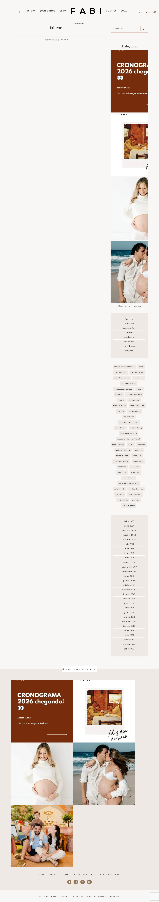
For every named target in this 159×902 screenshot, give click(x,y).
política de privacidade (106, 874)
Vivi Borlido (123, 500)
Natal (130, 444)
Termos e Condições (75, 874)
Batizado (129, 323)
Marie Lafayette (137, 406)
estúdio (119, 394)
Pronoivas (135, 467)
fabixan (57, 27)
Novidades (129, 341)
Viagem (129, 350)
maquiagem (134, 400)
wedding (136, 500)
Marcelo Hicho (119, 406)
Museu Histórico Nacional (128, 439)
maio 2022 (129, 544)
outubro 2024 (129, 530)
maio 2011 (129, 630)
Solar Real (122, 472)
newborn (141, 444)
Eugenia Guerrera (134, 394)
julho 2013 (129, 612)
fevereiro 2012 (129, 621)
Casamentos (129, 328)
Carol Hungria (120, 372)
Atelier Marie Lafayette (124, 367)
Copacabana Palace (123, 389)
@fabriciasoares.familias (129, 306)
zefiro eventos (129, 506)
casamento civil (129, 383)
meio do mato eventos (129, 422)
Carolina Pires (137, 372)
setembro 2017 (129, 589)
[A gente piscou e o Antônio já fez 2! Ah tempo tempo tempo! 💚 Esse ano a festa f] (42, 836)
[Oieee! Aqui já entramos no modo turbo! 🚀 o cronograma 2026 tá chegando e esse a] (42, 711)
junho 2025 (129, 526)
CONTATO (79, 23)
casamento (138, 378)
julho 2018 (129, 576)
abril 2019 (129, 557)
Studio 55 (135, 472)
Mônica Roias (118, 444)
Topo (41, 874)
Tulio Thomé (119, 489)
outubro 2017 (129, 585)
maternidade (134, 411)
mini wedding (136, 428)
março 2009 (129, 644)
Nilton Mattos (122, 456)
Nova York (137, 456)
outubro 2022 (129, 539)
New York (138, 450)
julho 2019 (129, 553)
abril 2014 (129, 607)
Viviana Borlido (135, 494)
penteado (122, 467)
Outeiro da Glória (121, 461)
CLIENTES (111, 11)
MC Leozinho (128, 417)
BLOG (63, 11)
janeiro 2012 (129, 626)
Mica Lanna (120, 428)
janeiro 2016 (129, 594)
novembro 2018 (129, 567)
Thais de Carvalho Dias (129, 483)
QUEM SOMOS (48, 11)
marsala (120, 411)
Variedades (129, 346)
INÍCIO (31, 11)
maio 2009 (129, 635)
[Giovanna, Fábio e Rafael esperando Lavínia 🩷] (42, 774)
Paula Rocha (138, 461)
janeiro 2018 (129, 580)
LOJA (124, 11)
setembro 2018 (129, 571)
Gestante (129, 337)
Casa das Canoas (121, 378)
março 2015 (129, 598)
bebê (141, 367)
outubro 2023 (129, 535)
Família (129, 332)
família (121, 400)
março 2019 (129, 562)
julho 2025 (129, 521)
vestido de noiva (136, 489)
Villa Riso (120, 494)
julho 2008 (129, 648)
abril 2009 (129, 639)
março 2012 (129, 617)
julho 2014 (129, 603)
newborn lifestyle (122, 450)
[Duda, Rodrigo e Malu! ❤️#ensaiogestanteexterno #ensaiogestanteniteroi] (104, 774)
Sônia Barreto (129, 478)
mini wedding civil (128, 433)
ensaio (140, 389)
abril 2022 (129, 548)
